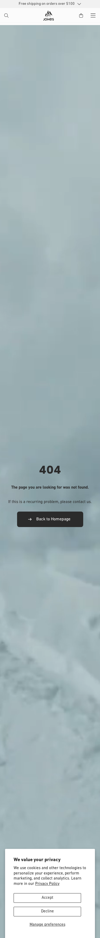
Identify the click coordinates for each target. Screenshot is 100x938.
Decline (47, 911)
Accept (47, 898)
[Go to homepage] (48, 15)
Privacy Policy (47, 884)
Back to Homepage (53, 519)
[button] (7, 16)
